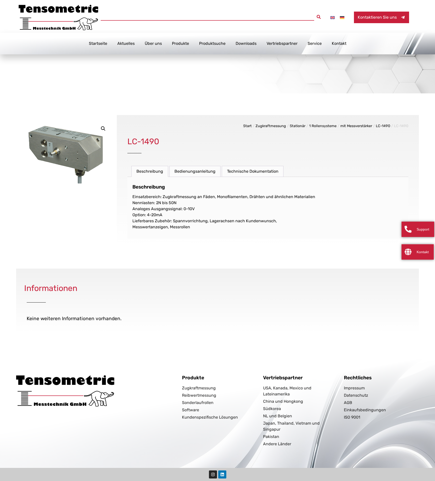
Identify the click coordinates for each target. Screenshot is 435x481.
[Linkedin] (222, 474)
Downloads (246, 43)
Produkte (180, 43)
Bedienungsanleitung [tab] (194, 171)
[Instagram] (213, 474)
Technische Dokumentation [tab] (252, 171)
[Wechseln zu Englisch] (332, 17)
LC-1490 (383, 126)
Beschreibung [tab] (149, 171)
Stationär (297, 126)
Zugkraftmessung (271, 126)
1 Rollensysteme (323, 126)
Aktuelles (126, 43)
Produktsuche (212, 43)
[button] (319, 17)
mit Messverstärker (356, 126)
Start (247, 126)
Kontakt (339, 43)
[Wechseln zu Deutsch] (342, 17)
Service (315, 43)
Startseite (98, 43)
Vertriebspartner (282, 43)
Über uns (153, 43)
